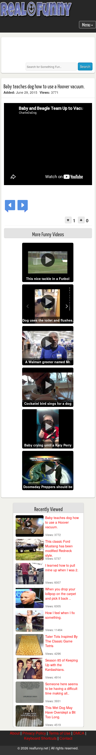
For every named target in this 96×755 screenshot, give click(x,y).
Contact (65, 738)
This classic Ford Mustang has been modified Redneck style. (59, 548)
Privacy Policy (34, 733)
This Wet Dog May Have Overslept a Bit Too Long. (60, 712)
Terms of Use (59, 733)
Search (85, 66)
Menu (86, 24)
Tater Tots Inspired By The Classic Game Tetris (61, 641)
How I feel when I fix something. (60, 615)
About (15, 733)
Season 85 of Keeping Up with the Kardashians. (61, 665)
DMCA (78, 733)
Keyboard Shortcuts (40, 738)
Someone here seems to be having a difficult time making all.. (61, 688)
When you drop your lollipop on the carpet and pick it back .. (60, 594)
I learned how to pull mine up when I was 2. (61, 567)
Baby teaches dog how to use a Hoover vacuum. (62, 522)
